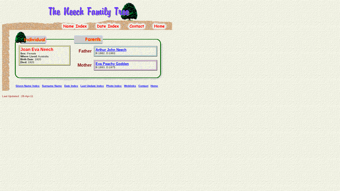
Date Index (71, 85)
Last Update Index (92, 85)
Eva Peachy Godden (112, 64)
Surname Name (52, 85)
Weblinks (130, 85)
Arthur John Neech (111, 50)
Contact (143, 85)
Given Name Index (28, 85)
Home (154, 85)
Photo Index (114, 85)
